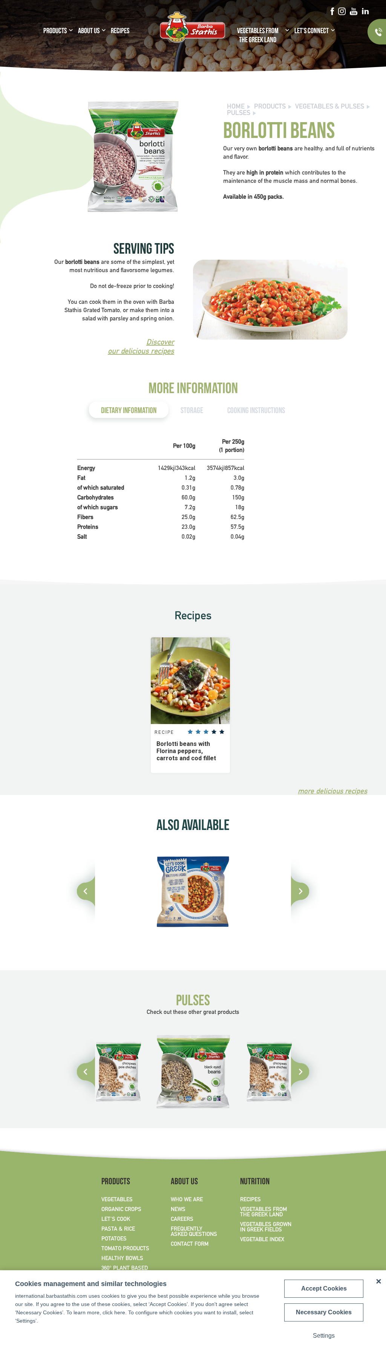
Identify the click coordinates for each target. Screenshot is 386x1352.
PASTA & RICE (118, 1229)
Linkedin (365, 11)
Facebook (332, 11)
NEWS (178, 1209)
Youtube (353, 11)
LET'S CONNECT (311, 31)
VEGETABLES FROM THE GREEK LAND (258, 36)
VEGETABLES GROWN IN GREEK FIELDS (265, 1227)
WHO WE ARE (187, 1199)
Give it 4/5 (213, 731)
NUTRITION (255, 1182)
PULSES (238, 113)
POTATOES (114, 1239)
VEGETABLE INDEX (262, 1239)
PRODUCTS (55, 31)
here (119, 1312)
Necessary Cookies (324, 1312)
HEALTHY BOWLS (122, 1258)
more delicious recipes (332, 791)
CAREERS (182, 1219)
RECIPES (120, 31)
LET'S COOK (115, 1219)
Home (236, 107)
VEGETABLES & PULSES (329, 107)
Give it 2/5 (198, 731)
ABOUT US (89, 31)
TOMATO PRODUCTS (125, 1248)
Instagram (342, 11)
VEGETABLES (117, 1199)
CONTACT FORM (189, 1244)
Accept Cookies (324, 1288)
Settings (324, 1335)
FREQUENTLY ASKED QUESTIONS (194, 1231)
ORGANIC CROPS (121, 1209)
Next (304, 1071)
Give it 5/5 (221, 731)
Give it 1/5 (190, 731)
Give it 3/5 (206, 731)
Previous (82, 1071)
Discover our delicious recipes (141, 347)
